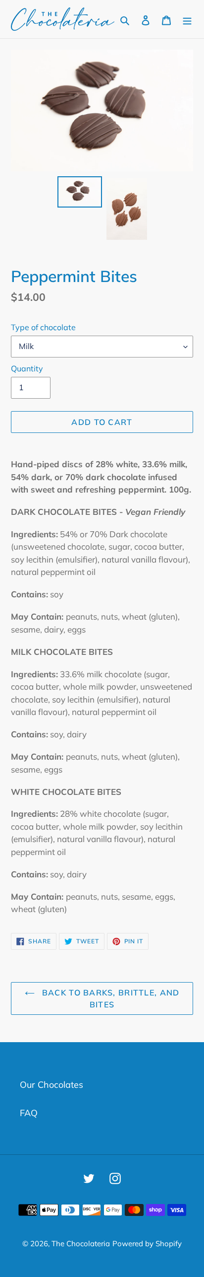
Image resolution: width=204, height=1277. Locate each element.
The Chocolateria (80, 1243)
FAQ (29, 1113)
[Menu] (187, 19)
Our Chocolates (51, 1084)
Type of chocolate (43, 327)
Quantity (27, 368)
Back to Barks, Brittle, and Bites (110, 998)
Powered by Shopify (147, 1243)
